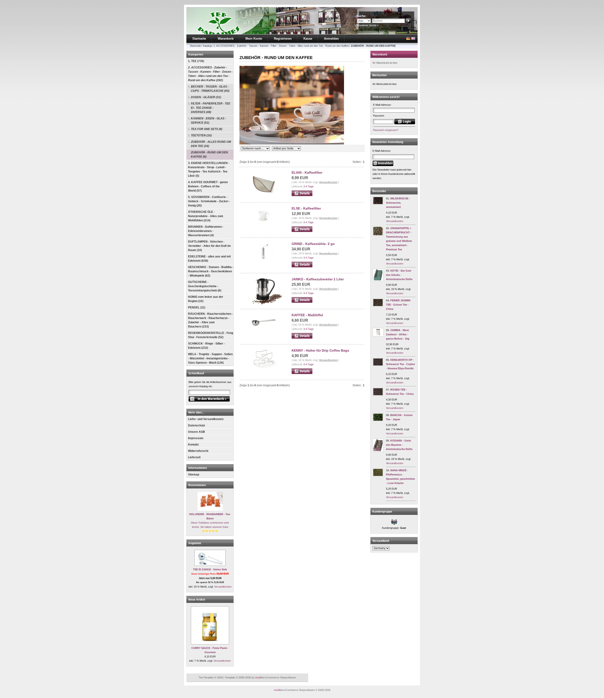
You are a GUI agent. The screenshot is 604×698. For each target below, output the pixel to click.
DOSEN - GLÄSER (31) (206, 97)
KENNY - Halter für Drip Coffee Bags (320, 350)
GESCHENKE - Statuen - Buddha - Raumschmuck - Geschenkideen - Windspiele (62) (210, 271)
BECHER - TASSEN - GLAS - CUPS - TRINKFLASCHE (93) (210, 89)
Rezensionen (197, 485)
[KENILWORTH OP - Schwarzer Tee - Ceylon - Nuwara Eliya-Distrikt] (378, 365)
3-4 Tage (308, 186)
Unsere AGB (196, 431)
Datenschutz (196, 425)
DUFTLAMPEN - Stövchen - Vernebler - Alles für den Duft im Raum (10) (209, 246)
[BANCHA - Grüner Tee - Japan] (378, 420)
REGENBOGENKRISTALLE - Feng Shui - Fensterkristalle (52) (210, 335)
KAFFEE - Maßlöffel (307, 315)
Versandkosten (222, 586)
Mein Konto (253, 38)
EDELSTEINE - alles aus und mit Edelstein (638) (209, 258)
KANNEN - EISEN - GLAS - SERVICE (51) (208, 120)
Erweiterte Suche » (367, 25)
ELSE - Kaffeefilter (306, 208)
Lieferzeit (194, 457)
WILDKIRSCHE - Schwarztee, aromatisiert (398, 202)
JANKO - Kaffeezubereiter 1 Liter (318, 279)
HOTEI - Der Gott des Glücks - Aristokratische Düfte (399, 275)
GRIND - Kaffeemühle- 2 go (313, 244)
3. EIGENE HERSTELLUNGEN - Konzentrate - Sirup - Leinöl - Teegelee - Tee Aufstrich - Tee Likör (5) (208, 169)
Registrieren (283, 38)
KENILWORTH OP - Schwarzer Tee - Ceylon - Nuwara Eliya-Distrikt (400, 364)
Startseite (199, 38)
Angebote (194, 543)
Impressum (195, 438)
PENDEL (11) (196, 307)
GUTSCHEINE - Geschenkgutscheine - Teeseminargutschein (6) (204, 286)
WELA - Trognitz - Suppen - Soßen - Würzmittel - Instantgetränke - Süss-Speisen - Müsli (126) (210, 358)
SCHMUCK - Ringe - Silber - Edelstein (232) (206, 345)
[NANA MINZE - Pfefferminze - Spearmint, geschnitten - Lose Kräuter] (378, 475)
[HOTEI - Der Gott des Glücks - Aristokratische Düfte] (378, 280)
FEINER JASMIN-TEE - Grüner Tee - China (398, 304)
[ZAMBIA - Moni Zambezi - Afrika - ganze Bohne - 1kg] (378, 335)
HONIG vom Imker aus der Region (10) (205, 299)
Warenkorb (226, 38)
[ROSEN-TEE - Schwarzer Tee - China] (378, 395)
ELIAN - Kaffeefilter (307, 172)
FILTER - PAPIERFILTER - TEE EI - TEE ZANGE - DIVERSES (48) (210, 108)
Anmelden (331, 38)
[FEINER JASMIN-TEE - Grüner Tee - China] (378, 305)
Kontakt (193, 444)
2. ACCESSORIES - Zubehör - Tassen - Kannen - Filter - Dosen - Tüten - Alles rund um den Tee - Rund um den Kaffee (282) (210, 74)
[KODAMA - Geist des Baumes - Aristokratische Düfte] (378, 451)
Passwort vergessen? (385, 130)
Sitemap (193, 474)
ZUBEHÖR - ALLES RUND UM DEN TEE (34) (211, 144)
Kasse (307, 38)
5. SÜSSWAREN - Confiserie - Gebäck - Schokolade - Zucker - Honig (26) (209, 201)
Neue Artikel (196, 599)
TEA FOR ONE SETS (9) (206, 129)
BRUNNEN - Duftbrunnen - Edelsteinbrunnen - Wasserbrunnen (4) (205, 231)
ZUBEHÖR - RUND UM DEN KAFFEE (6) (209, 154)
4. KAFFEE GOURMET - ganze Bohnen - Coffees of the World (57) (208, 186)
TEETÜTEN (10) (201, 135)
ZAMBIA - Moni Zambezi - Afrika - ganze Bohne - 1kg (397, 334)
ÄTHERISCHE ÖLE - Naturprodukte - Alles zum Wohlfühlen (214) (205, 216)
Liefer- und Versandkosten (205, 419)
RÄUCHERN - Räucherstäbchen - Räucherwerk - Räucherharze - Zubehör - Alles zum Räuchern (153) (210, 320)
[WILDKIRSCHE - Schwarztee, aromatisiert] (378, 203)
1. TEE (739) (196, 61)
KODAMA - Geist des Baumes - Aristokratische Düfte (399, 444)
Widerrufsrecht (198, 451)
